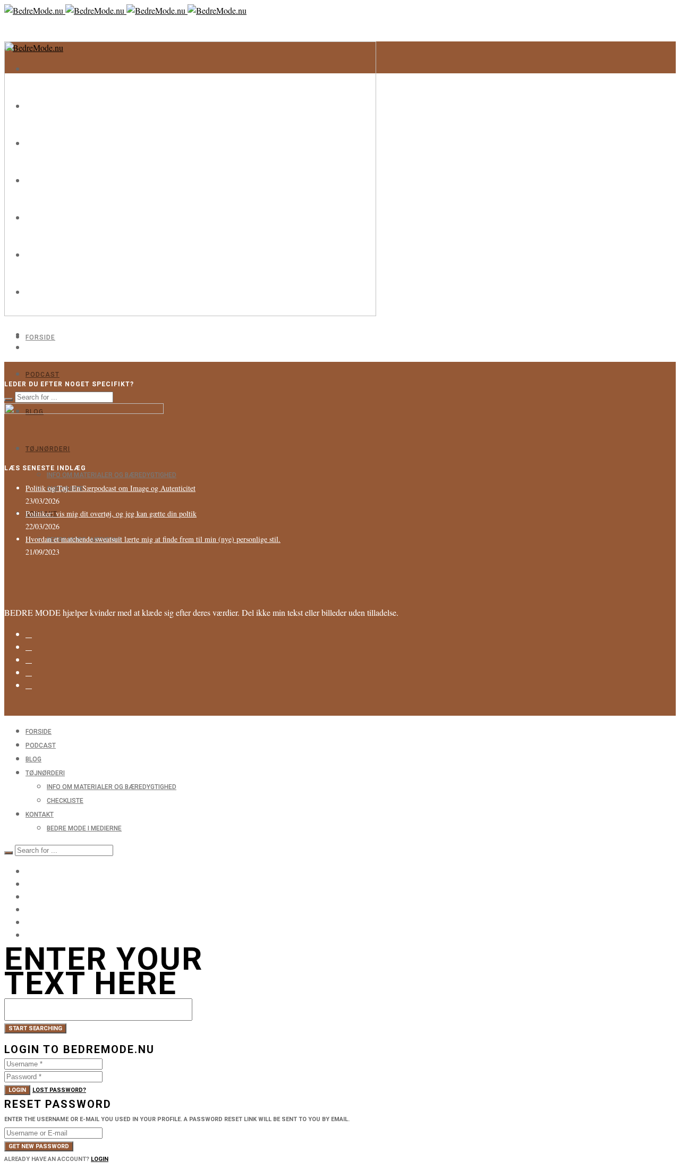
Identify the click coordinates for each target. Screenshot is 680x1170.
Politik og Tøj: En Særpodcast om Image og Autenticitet (111, 488)
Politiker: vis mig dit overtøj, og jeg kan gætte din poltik (111, 513)
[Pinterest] (29, 672)
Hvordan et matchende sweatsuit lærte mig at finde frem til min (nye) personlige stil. (153, 539)
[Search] (8, 399)
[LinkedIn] (29, 660)
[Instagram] (29, 634)
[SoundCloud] (29, 685)
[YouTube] (29, 921)
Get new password (38, 1146)
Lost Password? (59, 1090)
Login (17, 1090)
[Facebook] (29, 647)
